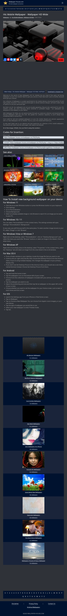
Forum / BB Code (8, 145)
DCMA (61, 60)
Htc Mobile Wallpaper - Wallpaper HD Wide (23, 17)
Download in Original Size (55, 91)
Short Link (6, 135)
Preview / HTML (8, 140)
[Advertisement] (33, 76)
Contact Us (51, 604)
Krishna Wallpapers (33, 607)
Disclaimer (15, 604)
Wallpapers (6, 17)
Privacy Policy (33, 604)
